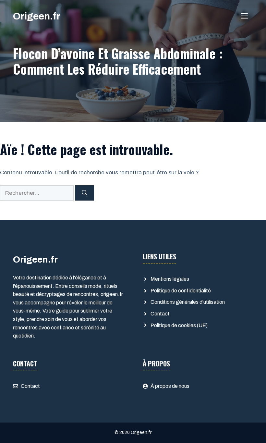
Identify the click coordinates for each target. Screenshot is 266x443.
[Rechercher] (84, 193)
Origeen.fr (36, 16)
